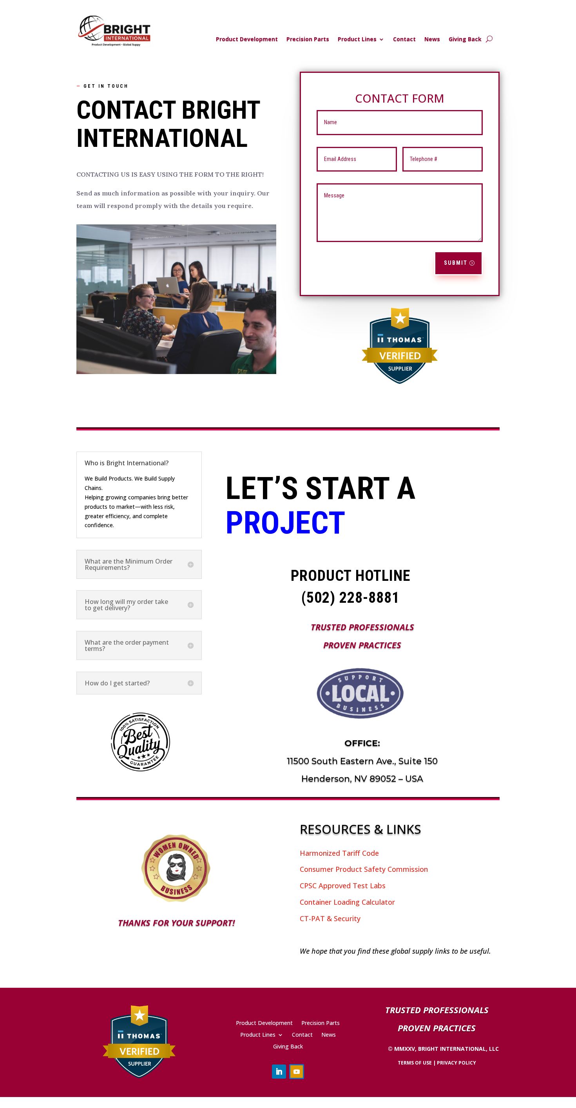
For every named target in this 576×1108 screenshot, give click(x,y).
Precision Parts (307, 39)
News (432, 39)
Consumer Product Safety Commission (364, 869)
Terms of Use (415, 1062)
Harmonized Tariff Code (339, 853)
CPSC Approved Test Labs (343, 885)
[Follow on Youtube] (296, 1071)
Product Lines (357, 39)
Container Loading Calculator (347, 902)
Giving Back (465, 39)
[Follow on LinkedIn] (279, 1072)
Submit (455, 263)
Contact (404, 39)
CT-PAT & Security (330, 918)
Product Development (247, 39)
